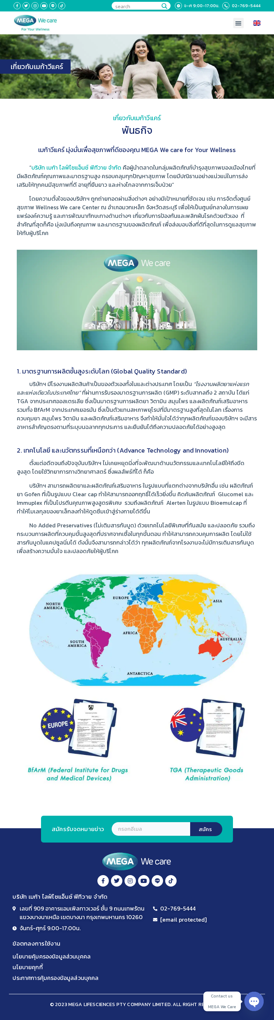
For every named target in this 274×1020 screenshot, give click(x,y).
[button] (238, 23)
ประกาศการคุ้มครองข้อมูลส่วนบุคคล (55, 977)
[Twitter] (26, 5)
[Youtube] (43, 5)
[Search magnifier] (164, 6)
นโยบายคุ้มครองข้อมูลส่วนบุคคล (51, 956)
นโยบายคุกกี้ (27, 967)
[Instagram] (35, 5)
